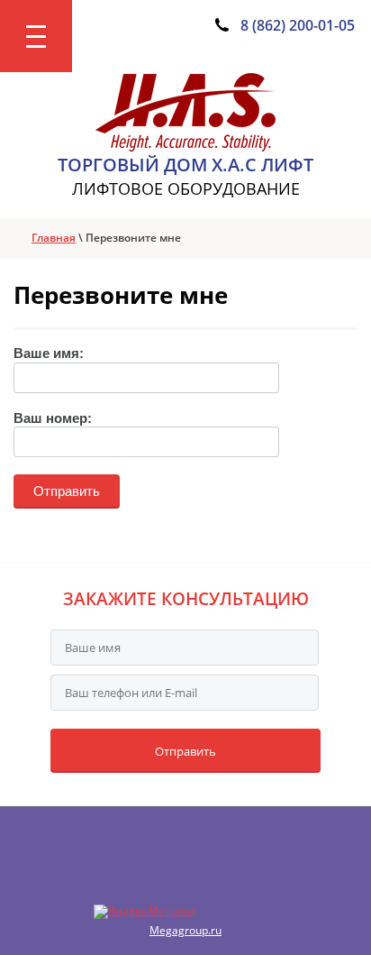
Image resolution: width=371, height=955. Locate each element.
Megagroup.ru (185, 930)
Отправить (185, 751)
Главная (54, 237)
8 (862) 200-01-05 (297, 25)
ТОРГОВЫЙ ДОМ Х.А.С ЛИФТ (185, 164)
